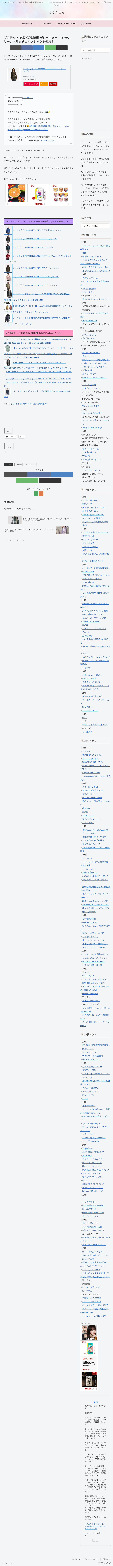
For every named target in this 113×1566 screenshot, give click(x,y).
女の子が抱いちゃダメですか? (95, 904)
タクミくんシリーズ (91, 1270)
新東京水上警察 (89, 1070)
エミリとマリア (89, 374)
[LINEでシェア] (50, 47)
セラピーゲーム (89, 1134)
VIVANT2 (86, 456)
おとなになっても (90, 936)
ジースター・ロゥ (30, 464)
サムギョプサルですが (92, 1163)
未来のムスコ (88, 794)
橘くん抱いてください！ (93, 1177)
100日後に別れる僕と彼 (93, 561)
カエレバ (31, 76)
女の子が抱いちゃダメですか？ (96, 657)
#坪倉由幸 (18, 130)
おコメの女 (87, 858)
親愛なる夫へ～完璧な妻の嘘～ (96, 360)
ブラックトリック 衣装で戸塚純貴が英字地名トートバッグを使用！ (95, 162)
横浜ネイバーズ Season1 (93, 961)
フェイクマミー (89, 1202)
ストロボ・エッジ (90, 1216)
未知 (95, 1402)
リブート (86, 972)
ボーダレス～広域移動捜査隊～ (96, 568)
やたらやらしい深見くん (93, 518)
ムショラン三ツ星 (90, 710)
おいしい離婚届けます (92, 1123)
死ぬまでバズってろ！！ (93, 1166)
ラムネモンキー (89, 833)
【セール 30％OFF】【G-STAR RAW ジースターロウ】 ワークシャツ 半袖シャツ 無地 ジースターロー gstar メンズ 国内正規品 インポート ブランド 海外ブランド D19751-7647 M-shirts (38, 352)
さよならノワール (90, 278)
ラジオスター (88, 732)
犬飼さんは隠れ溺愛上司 (93, 514)
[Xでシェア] (15, 47)
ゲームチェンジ (89, 869)
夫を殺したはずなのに (92, 256)
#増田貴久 (33, 126)
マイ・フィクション (91, 449)
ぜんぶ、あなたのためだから (95, 958)
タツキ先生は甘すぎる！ (93, 696)
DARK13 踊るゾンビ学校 (93, 983)
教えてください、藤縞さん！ (95, 944)
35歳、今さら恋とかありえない (96, 267)
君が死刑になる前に (91, 621)
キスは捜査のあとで (91, 459)
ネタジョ (86, 653)
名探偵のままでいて (91, 388)
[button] (62, 47)
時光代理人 (87, 707)
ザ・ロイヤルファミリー (93, 1252)
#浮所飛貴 (42, 126)
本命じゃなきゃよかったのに (95, 901)
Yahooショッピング (31, 84)
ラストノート (88, 356)
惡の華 (85, 625)
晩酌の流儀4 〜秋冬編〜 (93, 1213)
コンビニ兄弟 (88, 543)
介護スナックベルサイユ (93, 1230)
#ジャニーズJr (61, 126)
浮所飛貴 (19, 464)
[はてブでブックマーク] (38, 47)
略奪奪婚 (86, 808)
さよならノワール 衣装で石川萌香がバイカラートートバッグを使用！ (95, 204)
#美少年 (51, 126)
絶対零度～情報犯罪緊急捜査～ (96, 1045)
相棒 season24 (88, 1106)
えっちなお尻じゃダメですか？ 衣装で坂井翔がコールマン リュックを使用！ (95, 175)
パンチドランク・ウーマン (94, 979)
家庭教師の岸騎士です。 (93, 762)
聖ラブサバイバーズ (91, 844)
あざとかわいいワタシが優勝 (95, 611)
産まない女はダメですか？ (94, 507)
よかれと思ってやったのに (94, 618)
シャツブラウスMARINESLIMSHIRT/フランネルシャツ (36, 230)
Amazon (44, 84)
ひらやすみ (87, 1291)
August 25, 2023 (48, 140)
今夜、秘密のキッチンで (93, 614)
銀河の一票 (87, 504)
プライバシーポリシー (91, 1559)
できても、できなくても (93, 1159)
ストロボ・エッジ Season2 (94, 947)
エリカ (85, 1098)
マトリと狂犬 (88, 823)
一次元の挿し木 (89, 452)
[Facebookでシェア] (27, 47)
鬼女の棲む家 (88, 582)
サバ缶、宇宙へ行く (91, 500)
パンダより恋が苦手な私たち (95, 954)
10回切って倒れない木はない (95, 725)
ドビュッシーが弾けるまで (94, 1316)
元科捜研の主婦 (89, 919)
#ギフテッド (27, 98)
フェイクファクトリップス (94, 629)
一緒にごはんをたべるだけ (94, 363)
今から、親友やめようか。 (94, 377)
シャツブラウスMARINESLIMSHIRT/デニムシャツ (34, 239)
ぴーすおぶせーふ (90, 547)
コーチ (85, 1198)
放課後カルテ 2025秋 (91, 1298)
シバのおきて (88, 1077)
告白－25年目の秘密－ (92, 413)
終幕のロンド (88, 1049)
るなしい (86, 632)
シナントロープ (89, 1052)
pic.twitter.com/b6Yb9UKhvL (35, 130)
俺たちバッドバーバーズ (93, 940)
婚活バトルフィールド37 (93, 933)
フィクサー (87, 668)
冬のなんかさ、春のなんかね (95, 830)
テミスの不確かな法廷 (92, 798)
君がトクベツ (88, 1095)
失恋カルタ (87, 550)
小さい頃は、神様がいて (93, 1152)
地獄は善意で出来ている (93, 1184)
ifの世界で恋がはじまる (92, 1191)
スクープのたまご (90, 1091)
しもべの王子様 (89, 385)
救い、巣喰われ (89, 912)
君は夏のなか (88, 338)
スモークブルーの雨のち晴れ (95, 522)
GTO (84, 253)
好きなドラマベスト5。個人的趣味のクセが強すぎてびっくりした (95, 1526)
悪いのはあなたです (91, 1059)
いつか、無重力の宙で (92, 1287)
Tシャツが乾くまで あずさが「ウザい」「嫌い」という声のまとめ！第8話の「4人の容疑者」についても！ (95, 190)
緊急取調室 (87, 1148)
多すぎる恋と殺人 (90, 511)
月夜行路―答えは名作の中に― (96, 575)
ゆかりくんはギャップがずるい (96, 908)
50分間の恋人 (88, 976)
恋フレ (85, 1180)
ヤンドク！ (87, 751)
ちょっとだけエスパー (92, 1066)
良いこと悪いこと (90, 1223)
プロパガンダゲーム (91, 819)
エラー (85, 721)
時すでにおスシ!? (90, 539)
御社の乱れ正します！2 (92, 1188)
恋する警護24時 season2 (93, 1205)
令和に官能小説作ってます (94, 837)
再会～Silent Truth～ (91, 787)
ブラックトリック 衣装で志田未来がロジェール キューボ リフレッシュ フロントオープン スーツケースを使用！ (95, 147)
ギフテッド (9, 464)
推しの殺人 (87, 1155)
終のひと (86, 812)
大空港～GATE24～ (91, 353)
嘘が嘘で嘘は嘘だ (90, 994)
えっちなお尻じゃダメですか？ (96, 271)
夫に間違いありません (92, 755)
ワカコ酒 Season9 (90, 1141)
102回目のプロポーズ (92, 579)
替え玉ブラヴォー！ (91, 1001)
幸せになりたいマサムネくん (95, 299)
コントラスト (88, 292)
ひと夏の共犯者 (89, 1209)
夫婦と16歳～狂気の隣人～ (94, 367)
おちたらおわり (89, 335)
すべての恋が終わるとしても (95, 1255)
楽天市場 (53, 84)
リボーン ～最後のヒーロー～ (95, 532)
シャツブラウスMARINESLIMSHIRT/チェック (32, 247)
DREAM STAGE (89, 922)
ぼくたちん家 (88, 1259)
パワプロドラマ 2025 (91, 1302)
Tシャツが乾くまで (90, 406)
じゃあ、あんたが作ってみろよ (96, 1074)
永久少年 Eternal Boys (92, 427)
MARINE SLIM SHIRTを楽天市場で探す (29, 404)
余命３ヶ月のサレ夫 (91, 682)
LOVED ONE (88, 571)
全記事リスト (77, 1559)
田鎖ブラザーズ (89, 678)
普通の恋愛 (87, 370)
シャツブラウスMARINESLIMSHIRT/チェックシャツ (35, 268)
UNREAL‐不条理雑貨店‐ (93, 1056)
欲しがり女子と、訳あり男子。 (96, 1305)
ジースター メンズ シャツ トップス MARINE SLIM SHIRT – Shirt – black (38, 379)
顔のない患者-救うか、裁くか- (95, 876)
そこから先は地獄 (90, 1088)
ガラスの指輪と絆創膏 (92, 965)
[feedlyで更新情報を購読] (36, 493)
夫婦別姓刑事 (88, 536)
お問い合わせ (106, 1559)
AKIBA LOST (88, 815)
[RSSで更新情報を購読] (41, 493)
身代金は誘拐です (90, 872)
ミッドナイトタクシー (92, 470)
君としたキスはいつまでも (94, 1245)
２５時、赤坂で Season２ (93, 1138)
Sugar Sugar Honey (91, 773)
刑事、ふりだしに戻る (92, 675)
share (84, 525)
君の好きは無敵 (89, 288)
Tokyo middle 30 (89, 320)
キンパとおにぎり (90, 758)
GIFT (84, 718)
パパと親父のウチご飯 (92, 1227)
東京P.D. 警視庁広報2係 (93, 790)
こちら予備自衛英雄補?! (93, 840)
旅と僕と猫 (87, 636)
